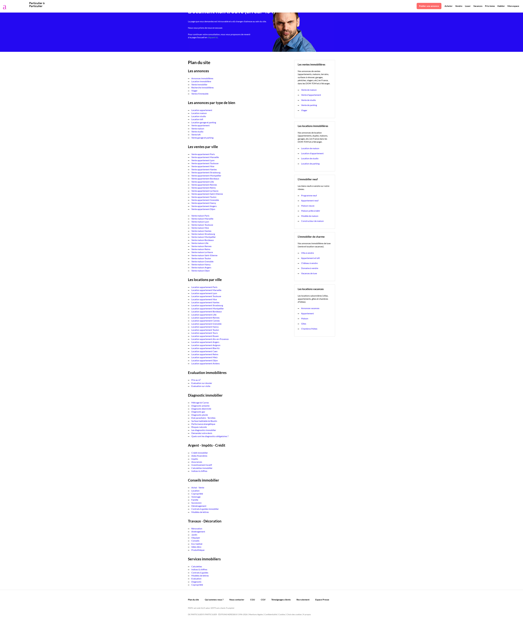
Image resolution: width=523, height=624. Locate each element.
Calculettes (196, 566)
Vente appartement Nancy (203, 203)
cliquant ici (213, 37)
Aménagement (198, 531)
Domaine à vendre (309, 268)
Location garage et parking (203, 122)
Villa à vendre (307, 253)
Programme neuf (309, 195)
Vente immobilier (199, 84)
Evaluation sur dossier (201, 383)
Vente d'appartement (311, 95)
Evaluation (196, 578)
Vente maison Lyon (200, 221)
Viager (194, 90)
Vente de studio (308, 100)
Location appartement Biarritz (205, 348)
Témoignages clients (281, 599)
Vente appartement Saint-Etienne (207, 194)
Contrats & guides (199, 572)
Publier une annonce (429, 6)
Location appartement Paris (204, 287)
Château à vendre (309, 263)
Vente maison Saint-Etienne (204, 255)
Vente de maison (309, 89)
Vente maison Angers (201, 267)
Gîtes (303, 323)
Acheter (449, 6)
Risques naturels (199, 427)
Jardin (194, 534)
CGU (252, 599)
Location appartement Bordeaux (206, 311)
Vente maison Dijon (200, 270)
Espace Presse (322, 599)
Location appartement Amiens (205, 363)
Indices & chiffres (199, 471)
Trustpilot (230, 608)
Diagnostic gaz (198, 411)
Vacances (477, 6)
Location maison (199, 113)
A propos (307, 614)
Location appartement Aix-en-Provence (210, 339)
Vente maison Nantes (201, 231)
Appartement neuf (309, 200)
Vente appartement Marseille (205, 157)
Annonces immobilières (202, 78)
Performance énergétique (203, 424)
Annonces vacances (310, 308)
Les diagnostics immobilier (203, 430)
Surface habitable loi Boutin (204, 421)
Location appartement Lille (203, 314)
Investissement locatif (201, 465)
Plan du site (193, 599)
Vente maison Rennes (201, 246)
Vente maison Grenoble (202, 261)
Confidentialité (270, 614)
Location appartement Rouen (205, 336)
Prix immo (490, 6)
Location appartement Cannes (205, 320)
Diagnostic (196, 581)
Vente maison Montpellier (203, 237)
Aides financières (199, 455)
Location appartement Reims (204, 354)
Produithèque (197, 550)
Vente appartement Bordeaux (205, 178)
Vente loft (196, 134)
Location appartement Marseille (206, 290)
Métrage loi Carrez (200, 402)
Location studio (198, 116)
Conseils (195, 540)
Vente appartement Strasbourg (205, 172)
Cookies (281, 614)
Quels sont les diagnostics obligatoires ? (209, 436)
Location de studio (309, 158)
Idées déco (196, 546)
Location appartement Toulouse (206, 296)
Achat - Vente (197, 487)
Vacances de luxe (309, 273)
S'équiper (195, 537)
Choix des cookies (294, 614)
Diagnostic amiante (200, 405)
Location (195, 490)
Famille (194, 499)
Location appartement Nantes (205, 302)
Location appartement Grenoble (206, 323)
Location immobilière (201, 81)
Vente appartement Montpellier (206, 175)
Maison (304, 318)
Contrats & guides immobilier (205, 509)
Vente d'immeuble (199, 93)
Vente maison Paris (200, 215)
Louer (468, 6)
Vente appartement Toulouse (204, 163)
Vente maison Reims (200, 249)
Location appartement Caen (204, 351)
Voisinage (195, 496)
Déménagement (198, 506)
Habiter (501, 6)
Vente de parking (309, 105)
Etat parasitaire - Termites (203, 417)
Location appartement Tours (204, 333)
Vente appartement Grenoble (205, 200)
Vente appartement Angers (204, 206)
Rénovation (196, 528)
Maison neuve (307, 205)
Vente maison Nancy (201, 264)
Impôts (194, 459)
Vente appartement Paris (203, 154)
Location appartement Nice (204, 299)
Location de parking (310, 163)
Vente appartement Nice (202, 166)
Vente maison (197, 128)
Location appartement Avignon (205, 345)
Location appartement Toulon (205, 330)
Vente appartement (200, 125)
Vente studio (197, 131)
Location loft (197, 119)
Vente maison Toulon (201, 258)
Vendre (458, 6)
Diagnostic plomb (199, 415)
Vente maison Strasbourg (203, 234)
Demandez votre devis (201, 433)
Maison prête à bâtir (310, 210)
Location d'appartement (312, 153)
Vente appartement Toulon (203, 197)
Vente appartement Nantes (204, 169)
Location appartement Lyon (204, 293)
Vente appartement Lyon (203, 160)
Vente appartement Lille (202, 181)
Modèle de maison (309, 216)
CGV (263, 599)
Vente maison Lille (199, 243)
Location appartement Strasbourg (207, 305)
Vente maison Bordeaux (202, 240)
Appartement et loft (310, 258)
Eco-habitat (196, 543)
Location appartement (201, 110)
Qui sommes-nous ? (214, 599)
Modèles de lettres (200, 512)
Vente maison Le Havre (202, 252)
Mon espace (513, 6)
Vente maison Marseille (202, 218)
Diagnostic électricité (201, 408)
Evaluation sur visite (200, 386)
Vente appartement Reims (203, 187)
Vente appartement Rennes (204, 184)
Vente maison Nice (200, 227)
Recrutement (303, 599)
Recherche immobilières (202, 87)
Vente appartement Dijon (203, 209)
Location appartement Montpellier (207, 308)
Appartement (307, 313)
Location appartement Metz (204, 357)
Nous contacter (236, 599)
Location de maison (310, 148)
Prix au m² (196, 380)
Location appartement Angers (205, 342)
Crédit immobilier (199, 452)
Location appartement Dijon (204, 360)
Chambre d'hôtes (309, 328)
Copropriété (197, 493)
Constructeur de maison (312, 221)
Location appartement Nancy (205, 326)
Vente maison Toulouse (202, 224)
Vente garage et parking (202, 137)
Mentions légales (256, 614)
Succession (196, 502)
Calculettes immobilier (201, 468)
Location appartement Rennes (205, 317)
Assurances (196, 462)
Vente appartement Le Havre (204, 191)
